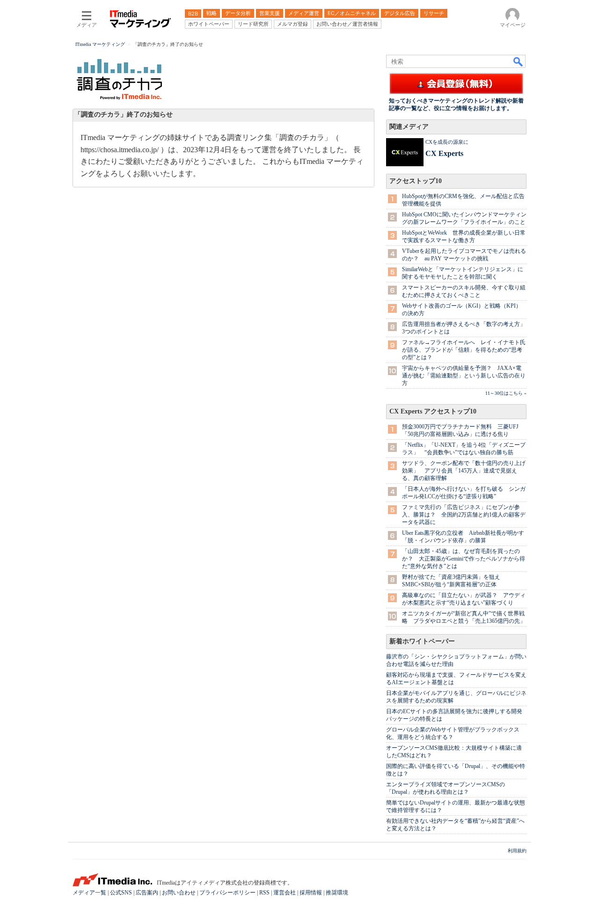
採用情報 (311, 892)
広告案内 (147, 892)
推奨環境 (337, 892)
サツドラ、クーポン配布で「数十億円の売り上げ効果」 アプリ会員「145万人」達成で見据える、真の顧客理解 (464, 470)
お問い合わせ (179, 892)
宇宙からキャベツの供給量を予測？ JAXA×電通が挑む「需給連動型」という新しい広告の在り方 (464, 375)
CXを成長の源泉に (446, 142)
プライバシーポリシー (227, 892)
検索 (518, 61)
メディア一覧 (89, 892)
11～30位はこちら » (505, 393)
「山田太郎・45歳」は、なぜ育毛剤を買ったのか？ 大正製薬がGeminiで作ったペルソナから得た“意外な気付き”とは (463, 558)
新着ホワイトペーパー (422, 641)
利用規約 (517, 850)
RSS (264, 892)
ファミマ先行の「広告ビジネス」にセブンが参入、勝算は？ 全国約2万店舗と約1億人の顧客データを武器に (464, 514)
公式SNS (121, 892)
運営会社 (284, 892)
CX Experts (444, 153)
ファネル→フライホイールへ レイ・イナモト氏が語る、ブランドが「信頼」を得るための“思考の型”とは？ (464, 350)
